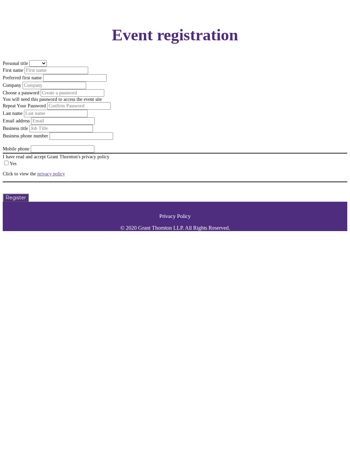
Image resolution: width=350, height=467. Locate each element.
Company (12, 85)
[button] (16, 198)
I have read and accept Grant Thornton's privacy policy (56, 156)
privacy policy (51, 173)
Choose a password (21, 92)
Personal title (15, 63)
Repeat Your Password (24, 105)
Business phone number (25, 135)
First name (13, 70)
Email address (16, 120)
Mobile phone (16, 148)
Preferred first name (22, 77)
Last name (13, 113)
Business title (15, 128)
